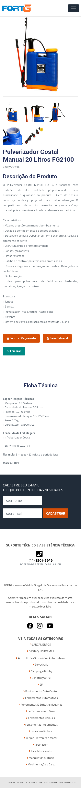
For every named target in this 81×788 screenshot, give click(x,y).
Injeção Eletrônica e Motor (41, 738)
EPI (41, 685)
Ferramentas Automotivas (41, 698)
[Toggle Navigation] (73, 8)
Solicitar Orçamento (22, 338)
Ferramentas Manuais (41, 718)
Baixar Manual (58, 338)
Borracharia (41, 665)
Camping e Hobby (41, 671)
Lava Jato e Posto (41, 751)
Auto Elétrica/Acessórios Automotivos (41, 658)
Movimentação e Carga (41, 764)
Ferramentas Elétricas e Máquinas (41, 705)
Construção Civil (41, 678)
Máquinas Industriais (41, 758)
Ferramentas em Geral (41, 711)
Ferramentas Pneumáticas (41, 725)
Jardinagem (41, 745)
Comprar (15, 351)
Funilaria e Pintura (41, 731)
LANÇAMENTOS (41, 645)
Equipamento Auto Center (41, 691)
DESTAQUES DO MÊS (41, 651)
